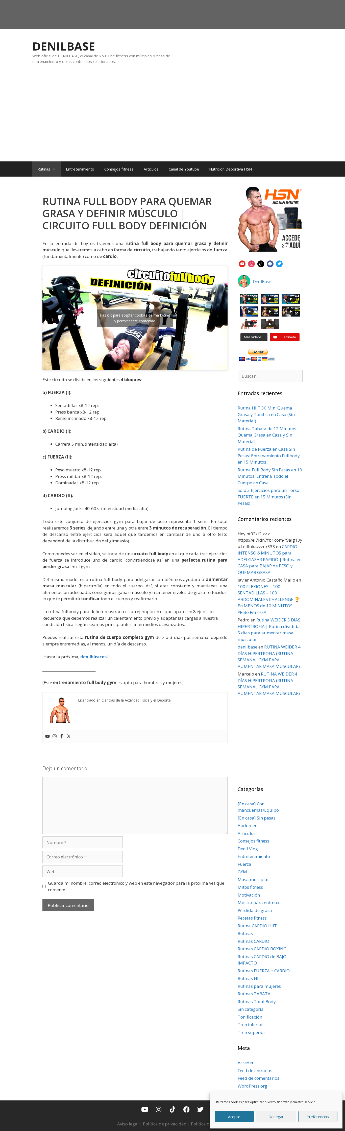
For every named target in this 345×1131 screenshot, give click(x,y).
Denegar (276, 1116)
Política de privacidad (165, 1124)
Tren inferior (250, 1024)
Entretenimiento (80, 169)
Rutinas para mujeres (259, 986)
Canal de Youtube (184, 169)
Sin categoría (251, 1009)
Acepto (234, 1116)
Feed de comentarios (258, 1078)
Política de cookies (209, 1124)
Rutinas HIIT (250, 978)
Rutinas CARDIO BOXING (262, 949)
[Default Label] (242, 263)
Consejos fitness (119, 169)
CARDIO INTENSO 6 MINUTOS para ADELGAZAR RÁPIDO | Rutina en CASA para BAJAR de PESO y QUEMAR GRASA (270, 559)
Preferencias (318, 1116)
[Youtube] (47, 736)
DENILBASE (63, 46)
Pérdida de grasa (255, 910)
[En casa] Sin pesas (257, 818)
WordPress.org (252, 1086)
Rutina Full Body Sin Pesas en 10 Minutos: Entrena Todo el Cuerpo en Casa (270, 476)
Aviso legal (128, 1124)
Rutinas (43, 169)
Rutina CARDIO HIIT (257, 926)
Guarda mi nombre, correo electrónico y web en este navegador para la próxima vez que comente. (136, 886)
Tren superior (251, 1032)
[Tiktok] (172, 1109)
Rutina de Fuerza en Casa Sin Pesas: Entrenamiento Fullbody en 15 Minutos (269, 455)
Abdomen (247, 825)
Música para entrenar (259, 902)
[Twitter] (68, 736)
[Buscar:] (270, 376)
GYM (242, 872)
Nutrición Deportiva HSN (230, 169)
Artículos (151, 169)
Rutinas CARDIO (253, 941)
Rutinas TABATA (254, 994)
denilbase (247, 647)
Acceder (246, 1063)
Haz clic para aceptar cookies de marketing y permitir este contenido (135, 318)
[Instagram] (54, 736)
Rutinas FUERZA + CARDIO (264, 971)
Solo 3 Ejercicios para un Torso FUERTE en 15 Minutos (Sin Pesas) (268, 496)
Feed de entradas (255, 1070)
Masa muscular (253, 879)
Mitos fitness (250, 887)
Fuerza (244, 864)
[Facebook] (61, 736)
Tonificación (250, 1017)
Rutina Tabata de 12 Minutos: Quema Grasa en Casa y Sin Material (267, 435)
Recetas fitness (252, 918)
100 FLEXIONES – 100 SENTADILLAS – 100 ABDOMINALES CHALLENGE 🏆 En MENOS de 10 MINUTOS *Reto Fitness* (269, 599)
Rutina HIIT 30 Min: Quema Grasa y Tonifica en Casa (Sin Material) (266, 414)
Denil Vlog (248, 849)
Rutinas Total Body (257, 1001)
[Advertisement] (172, 118)
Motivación (249, 895)
